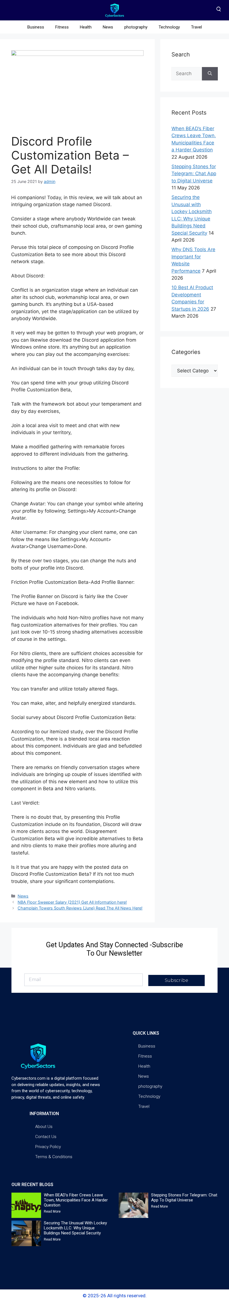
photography (135, 27)
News (108, 27)
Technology (169, 27)
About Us (44, 1126)
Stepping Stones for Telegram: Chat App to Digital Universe (193, 174)
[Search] (210, 73)
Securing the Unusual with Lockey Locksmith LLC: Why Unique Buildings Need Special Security (75, 1228)
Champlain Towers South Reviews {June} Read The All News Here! (80, 908)
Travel (196, 27)
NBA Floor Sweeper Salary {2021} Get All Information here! (72, 902)
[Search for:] (186, 73)
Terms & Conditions (53, 1156)
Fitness (62, 27)
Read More (52, 1211)
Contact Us (45, 1136)
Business (35, 27)
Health (86, 27)
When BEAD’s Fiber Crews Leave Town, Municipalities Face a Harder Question (76, 1200)
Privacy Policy (48, 1146)
